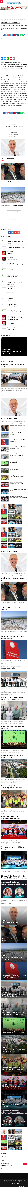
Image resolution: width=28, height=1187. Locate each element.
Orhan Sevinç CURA (11, 304)
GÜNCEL (6, 19)
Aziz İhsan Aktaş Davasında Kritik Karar (12, 182)
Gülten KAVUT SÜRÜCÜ (12, 275)
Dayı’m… (9, 300)
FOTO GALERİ (6, 349)
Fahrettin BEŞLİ (10, 263)
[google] (9, 35)
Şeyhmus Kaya (10, 322)
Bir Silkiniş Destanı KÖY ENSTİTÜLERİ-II (16, 265)
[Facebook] (9, 232)
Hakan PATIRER (10, 281)
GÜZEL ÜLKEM (10, 323)
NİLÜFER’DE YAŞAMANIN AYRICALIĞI (15, 306)
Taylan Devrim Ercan (12, 327)
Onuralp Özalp (10, 298)
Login (25, 1163)
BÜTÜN (9, 271)
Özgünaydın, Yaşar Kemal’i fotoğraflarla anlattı (14, 126)
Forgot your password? (6, 1165)
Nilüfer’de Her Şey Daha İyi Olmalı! (15, 247)
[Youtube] (18, 232)
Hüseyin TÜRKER (11, 286)
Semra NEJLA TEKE (11, 316)
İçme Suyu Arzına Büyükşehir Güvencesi (12, 205)
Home (2, 19)
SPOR (18, 22)
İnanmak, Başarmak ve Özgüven (15, 311)
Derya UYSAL (10, 251)
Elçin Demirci (10, 257)
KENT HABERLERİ (11, 22)
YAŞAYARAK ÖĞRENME (12, 276)
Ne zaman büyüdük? (12, 259)
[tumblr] (19, 35)
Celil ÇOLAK (10, 246)
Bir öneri (9, 253)
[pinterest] (14, 35)
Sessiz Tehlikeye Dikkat (7, 158)
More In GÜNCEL (13, 136)
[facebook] (4, 35)
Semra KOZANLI (11, 310)
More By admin (13, 134)
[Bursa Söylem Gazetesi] (14, 2)
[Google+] (15, 232)
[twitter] (6, 35)
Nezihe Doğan (10, 292)
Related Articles (13, 132)
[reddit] (11, 35)
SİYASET (5, 937)
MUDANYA (9, 288)
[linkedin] (16, 35)
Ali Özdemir (10, 240)
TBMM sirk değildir (12, 329)
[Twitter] (12, 232)
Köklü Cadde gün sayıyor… (14, 119)
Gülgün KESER (10, 269)
